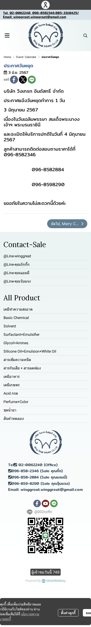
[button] (85, 35)
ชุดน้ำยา (10, 410)
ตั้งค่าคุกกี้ (68, 613)
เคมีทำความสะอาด (18, 309)
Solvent (10, 326)
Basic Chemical (16, 317)
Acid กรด (11, 393)
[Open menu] (7, 35)
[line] (54, 503)
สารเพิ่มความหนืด (17, 360)
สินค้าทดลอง (14, 418)
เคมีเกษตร (12, 385)
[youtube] (45, 503)
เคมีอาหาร (12, 376)
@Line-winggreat (17, 256)
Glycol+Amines (16, 343)
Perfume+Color (16, 402)
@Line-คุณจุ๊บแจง (17, 281)
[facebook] (37, 503)
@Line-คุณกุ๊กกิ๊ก (17, 264)
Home (7, 57)
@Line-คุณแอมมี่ (16, 273)
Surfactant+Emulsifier (21, 334)
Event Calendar (26, 57)
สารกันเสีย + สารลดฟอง (22, 368)
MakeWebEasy (56, 580)
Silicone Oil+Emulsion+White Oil (30, 351)
